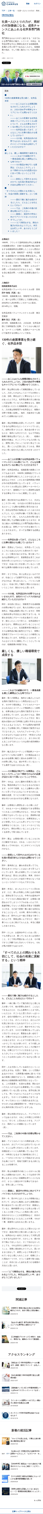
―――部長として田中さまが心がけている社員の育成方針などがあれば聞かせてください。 (23, 181)
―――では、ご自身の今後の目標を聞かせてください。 (23, 209)
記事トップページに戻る (21, 1511)
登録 (27, 3)
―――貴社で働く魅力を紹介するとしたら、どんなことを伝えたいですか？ (23, 202)
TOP (3, 11)
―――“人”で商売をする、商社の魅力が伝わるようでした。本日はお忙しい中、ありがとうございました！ (24, 226)
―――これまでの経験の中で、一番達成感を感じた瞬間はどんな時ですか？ (23, 159)
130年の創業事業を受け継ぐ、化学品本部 (21, 99)
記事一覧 (11, 11)
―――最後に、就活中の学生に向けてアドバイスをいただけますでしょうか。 (23, 216)
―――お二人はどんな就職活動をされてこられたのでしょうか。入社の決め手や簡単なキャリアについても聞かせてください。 (23, 109)
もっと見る (37, 1500)
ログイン (37, 3)
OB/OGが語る (8, 15)
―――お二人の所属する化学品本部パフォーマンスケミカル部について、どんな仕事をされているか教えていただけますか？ (23, 122)
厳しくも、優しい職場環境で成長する (21, 153)
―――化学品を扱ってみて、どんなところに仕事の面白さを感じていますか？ (23, 132)
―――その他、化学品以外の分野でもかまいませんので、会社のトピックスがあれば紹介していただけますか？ (23, 142)
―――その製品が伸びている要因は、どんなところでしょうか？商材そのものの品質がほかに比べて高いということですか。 (23, 170)
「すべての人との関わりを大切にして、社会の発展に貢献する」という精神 (21, 193)
